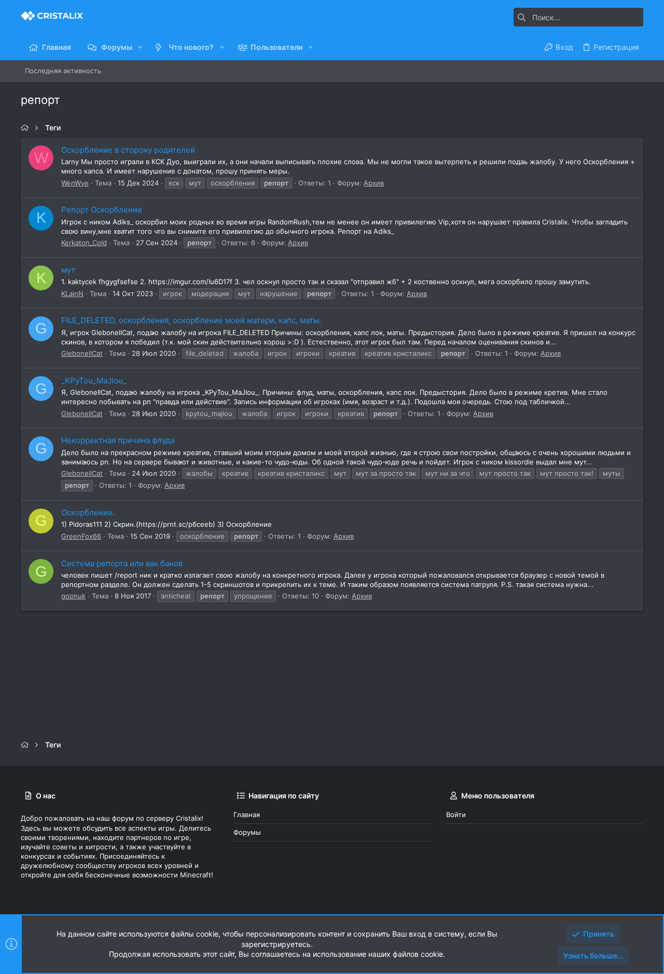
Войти (456, 814)
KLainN (72, 293)
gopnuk (73, 596)
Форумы (247, 832)
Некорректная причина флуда (117, 440)
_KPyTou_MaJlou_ (94, 380)
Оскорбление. (88, 512)
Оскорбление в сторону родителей (128, 150)
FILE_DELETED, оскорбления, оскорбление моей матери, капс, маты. (191, 320)
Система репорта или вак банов (122, 563)
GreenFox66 (81, 536)
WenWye (75, 183)
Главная (246, 814)
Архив (374, 183)
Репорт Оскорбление (101, 210)
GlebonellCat (82, 353)
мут (68, 270)
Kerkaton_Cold (84, 242)
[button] (140, 47)
